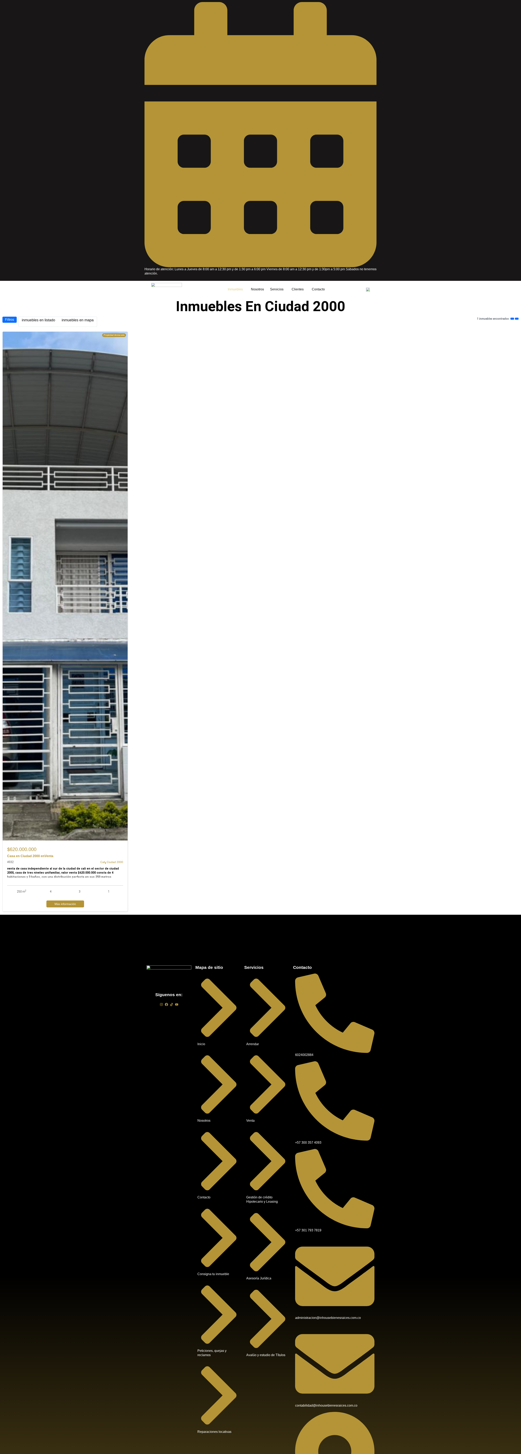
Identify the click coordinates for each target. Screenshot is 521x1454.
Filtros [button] (9, 319)
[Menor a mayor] (512, 319)
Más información (65, 904)
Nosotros (257, 289)
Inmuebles (235, 289)
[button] (236, 289)
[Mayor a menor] (517, 319)
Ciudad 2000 (115, 862)
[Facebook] (166, 1004)
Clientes (298, 289)
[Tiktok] (171, 1004)
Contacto (318, 289)
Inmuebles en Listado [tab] (38, 320)
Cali (102, 862)
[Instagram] (161, 1004)
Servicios (276, 289)
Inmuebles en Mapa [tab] (78, 320)
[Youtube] (176, 1004)
